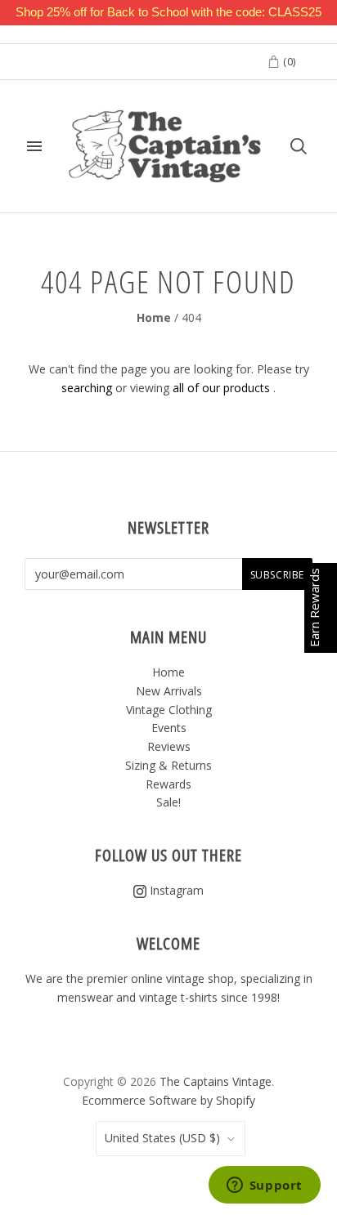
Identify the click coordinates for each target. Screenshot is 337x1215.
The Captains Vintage (216, 1081)
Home (154, 317)
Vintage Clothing (169, 709)
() (288, 61)
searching (86, 387)
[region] (168, 12)
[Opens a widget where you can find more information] (264, 1186)
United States (162, 1138)
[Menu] (34, 146)
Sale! (168, 802)
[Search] (298, 146)
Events (168, 727)
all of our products (221, 387)
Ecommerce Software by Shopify (168, 1100)
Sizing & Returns (168, 765)
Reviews (169, 746)
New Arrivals (169, 691)
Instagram (175, 890)
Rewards (168, 784)
